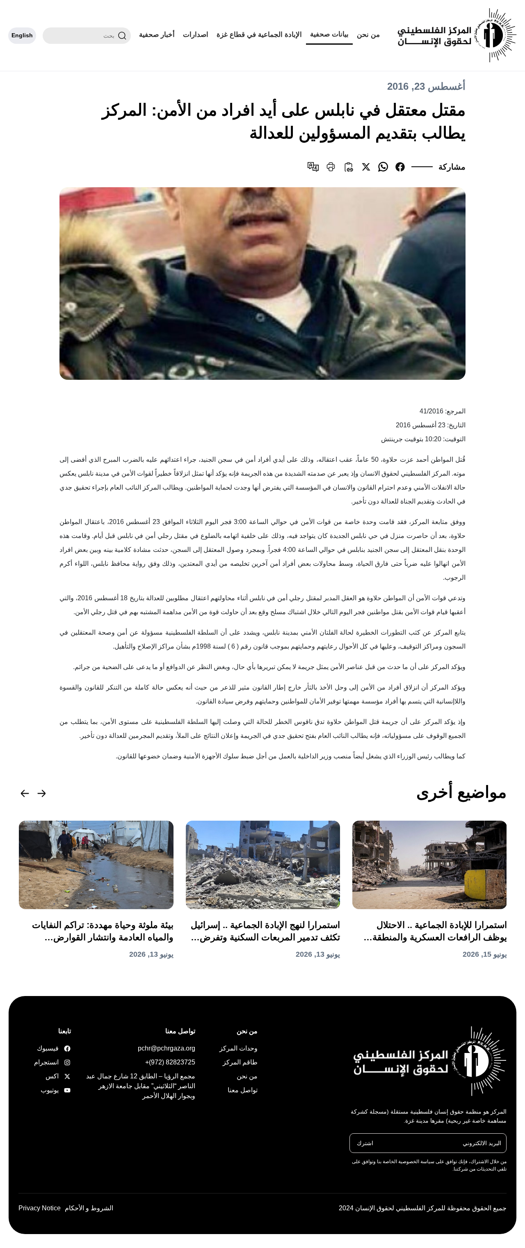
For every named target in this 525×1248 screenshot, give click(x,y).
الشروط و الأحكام (89, 1208)
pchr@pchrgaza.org (166, 1048)
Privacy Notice (39, 1208)
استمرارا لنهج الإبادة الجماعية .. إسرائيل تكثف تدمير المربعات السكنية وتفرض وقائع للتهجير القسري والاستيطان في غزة (265, 932)
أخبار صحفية (157, 35)
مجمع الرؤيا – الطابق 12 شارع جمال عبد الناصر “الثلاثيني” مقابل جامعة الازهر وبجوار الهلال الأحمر (140, 1086)
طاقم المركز (240, 1062)
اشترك (365, 1142)
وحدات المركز (238, 1048)
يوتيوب (58, 1090)
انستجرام (58, 1062)
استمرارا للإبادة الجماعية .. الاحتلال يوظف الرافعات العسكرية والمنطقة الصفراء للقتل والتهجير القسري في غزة (432, 932)
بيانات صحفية (329, 34)
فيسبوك (58, 1048)
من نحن (368, 35)
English (22, 35)
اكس (58, 1076)
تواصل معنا (243, 1090)
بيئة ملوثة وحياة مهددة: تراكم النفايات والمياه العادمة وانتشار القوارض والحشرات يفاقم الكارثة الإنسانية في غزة (102, 932)
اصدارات (195, 35)
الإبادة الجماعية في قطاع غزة (259, 35)
